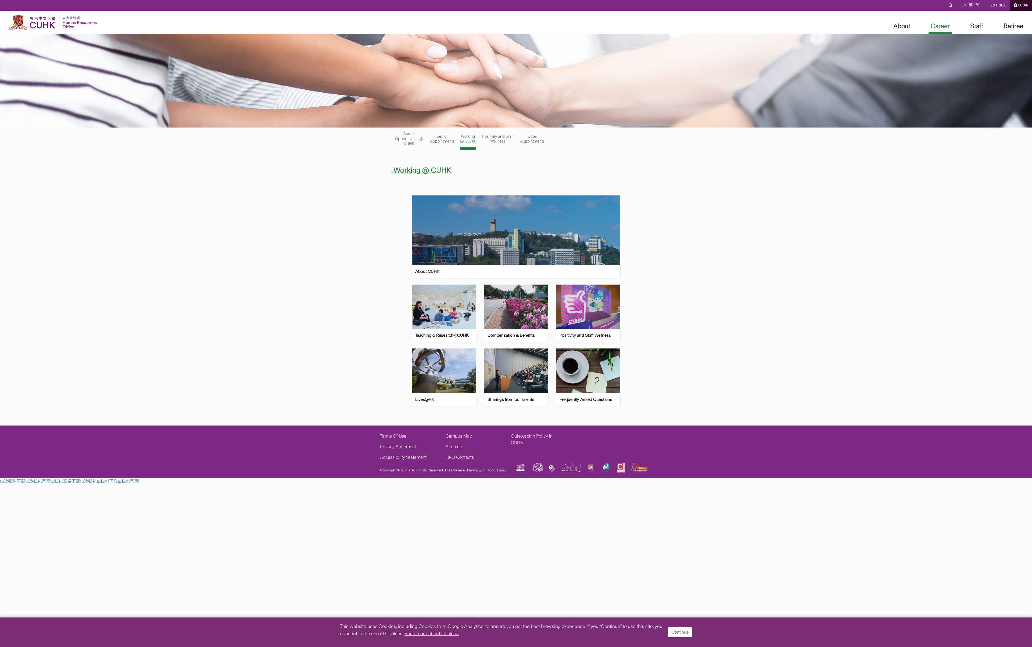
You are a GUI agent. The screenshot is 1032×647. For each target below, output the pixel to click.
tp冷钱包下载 (12, 481)
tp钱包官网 (128, 481)
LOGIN (1023, 5)
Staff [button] (976, 26)
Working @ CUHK (468, 139)
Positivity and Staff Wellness (498, 139)
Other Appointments (532, 139)
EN (964, 5)
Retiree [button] (1013, 26)
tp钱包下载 (107, 481)
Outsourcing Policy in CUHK (532, 439)
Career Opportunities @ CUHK (409, 139)
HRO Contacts (460, 457)
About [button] (901, 26)
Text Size (997, 5)
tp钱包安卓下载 (65, 481)
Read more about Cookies (431, 634)
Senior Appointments (442, 139)
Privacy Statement (398, 446)
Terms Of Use (393, 436)
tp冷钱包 (88, 481)
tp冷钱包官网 (38, 481)
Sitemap (454, 446)
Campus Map (459, 436)
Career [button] (940, 26)
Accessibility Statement (403, 457)
